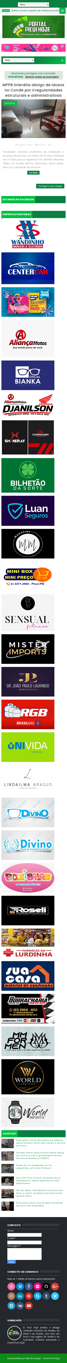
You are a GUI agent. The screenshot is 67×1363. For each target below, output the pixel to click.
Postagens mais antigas (50, 186)
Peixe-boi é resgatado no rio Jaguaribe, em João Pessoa (34, 1167)
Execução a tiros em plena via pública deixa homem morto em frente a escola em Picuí (40, 1143)
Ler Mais (33, 172)
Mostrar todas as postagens (42, 76)
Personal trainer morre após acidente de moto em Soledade (39, 1204)
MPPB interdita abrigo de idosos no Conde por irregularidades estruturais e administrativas (33, 90)
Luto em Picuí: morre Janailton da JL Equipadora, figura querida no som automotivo (38, 1180)
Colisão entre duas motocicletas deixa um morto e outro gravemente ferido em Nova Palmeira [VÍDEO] (40, 1155)
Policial (11, 103)
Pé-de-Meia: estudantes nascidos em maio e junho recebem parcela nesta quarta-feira (39, 1193)
